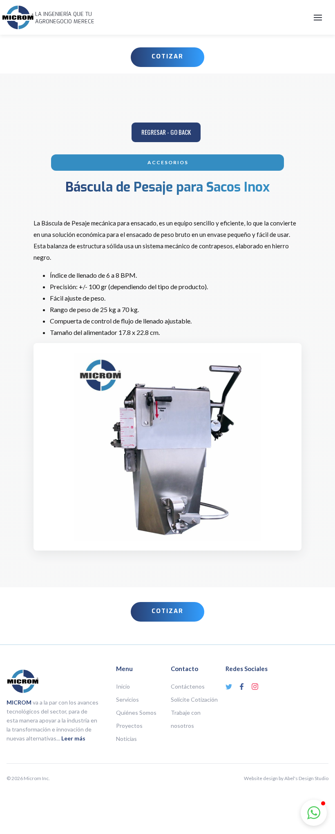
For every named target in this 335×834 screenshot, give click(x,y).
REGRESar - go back (166, 131)
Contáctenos (188, 686)
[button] (212, 17)
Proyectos (129, 725)
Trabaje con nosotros (186, 719)
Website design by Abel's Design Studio (286, 778)
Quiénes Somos (136, 712)
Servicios (127, 699)
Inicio (123, 686)
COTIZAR (167, 56)
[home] (18, 17)
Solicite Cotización (194, 699)
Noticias (126, 738)
